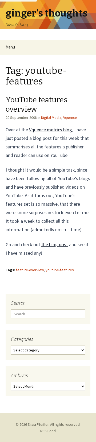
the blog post (54, 244)
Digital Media (51, 117)
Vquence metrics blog (50, 130)
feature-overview (30, 269)
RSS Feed (48, 430)
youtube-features (60, 269)
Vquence (70, 117)
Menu (10, 47)
